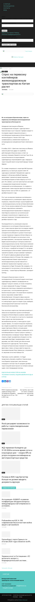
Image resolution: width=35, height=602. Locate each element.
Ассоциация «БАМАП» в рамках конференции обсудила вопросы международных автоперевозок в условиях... (16, 502)
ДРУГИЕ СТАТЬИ (8, 405)
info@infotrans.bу (21, 585)
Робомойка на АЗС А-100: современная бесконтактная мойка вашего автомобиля (17, 522)
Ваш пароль (5, 29)
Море (3, 419)
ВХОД (5, 10)
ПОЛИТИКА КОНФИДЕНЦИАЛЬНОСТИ (22, 595)
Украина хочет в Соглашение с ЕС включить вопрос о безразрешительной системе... (16, 558)
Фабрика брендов (22, 600)
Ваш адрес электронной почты (11, 43)
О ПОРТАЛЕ (6, 4)
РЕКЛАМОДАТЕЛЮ (8, 6)
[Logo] (6, 68)
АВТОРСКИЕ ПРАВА (6, 595)
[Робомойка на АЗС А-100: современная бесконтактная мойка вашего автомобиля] (17, 515)
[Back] (2, 15)
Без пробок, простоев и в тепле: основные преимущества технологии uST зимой (25, 392)
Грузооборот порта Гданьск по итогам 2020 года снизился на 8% (16, 540)
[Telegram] (10, 381)
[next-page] (3, 485)
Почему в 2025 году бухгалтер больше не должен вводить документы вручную (15, 479)
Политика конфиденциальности (11, 34)
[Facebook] (2, 13)
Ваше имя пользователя (9, 23)
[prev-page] (2, 485)
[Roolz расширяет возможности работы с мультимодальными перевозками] (17, 413)
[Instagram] (3, 13)
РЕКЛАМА (15, 597)
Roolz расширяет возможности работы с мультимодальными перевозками (16, 426)
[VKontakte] (6, 13)
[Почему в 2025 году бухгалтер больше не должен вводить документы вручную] (17, 467)
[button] (3, 64)
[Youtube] (7, 13)
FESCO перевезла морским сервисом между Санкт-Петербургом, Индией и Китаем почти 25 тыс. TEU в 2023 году (10, 393)
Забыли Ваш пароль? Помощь (10, 32)
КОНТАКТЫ (6, 8)
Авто (3, 443)
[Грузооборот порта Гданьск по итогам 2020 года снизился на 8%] (17, 534)
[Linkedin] (5, 13)
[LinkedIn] (5, 381)
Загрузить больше (7, 568)
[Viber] (7, 381)
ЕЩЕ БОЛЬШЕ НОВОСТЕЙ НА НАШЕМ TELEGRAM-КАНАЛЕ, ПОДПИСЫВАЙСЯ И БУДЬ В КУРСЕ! (17, 375)
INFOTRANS (4, 89)
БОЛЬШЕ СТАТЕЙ (21, 405)
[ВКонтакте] (3, 381)
